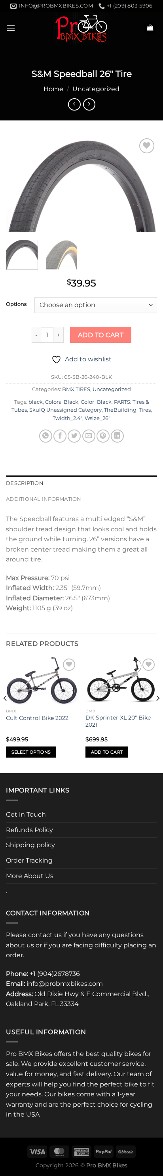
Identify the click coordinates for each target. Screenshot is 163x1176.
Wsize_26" (97, 418)
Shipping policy (30, 845)
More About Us (29, 876)
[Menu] (10, 28)
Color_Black (96, 402)
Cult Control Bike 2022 (37, 718)
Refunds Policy (29, 830)
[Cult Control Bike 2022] (42, 680)
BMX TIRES (76, 389)
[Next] (144, 184)
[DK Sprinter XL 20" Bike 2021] (121, 680)
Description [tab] (25, 483)
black (35, 402)
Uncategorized (95, 89)
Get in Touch (26, 814)
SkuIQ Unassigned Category (65, 410)
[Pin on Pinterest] (103, 436)
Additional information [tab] (44, 499)
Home (53, 89)
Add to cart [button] (107, 752)
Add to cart (100, 335)
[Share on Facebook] (59, 436)
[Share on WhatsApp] (45, 436)
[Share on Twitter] (74, 436)
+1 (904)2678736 (55, 973)
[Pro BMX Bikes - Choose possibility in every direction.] (81, 28)
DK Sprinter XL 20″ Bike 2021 (118, 721)
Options (16, 304)
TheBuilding (120, 410)
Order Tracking (29, 860)
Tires (145, 410)
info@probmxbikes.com (65, 983)
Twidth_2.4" (67, 418)
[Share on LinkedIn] (117, 436)
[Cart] (150, 28)
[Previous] (19, 184)
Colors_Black (61, 402)
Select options (31, 752)
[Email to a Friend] (88, 436)
